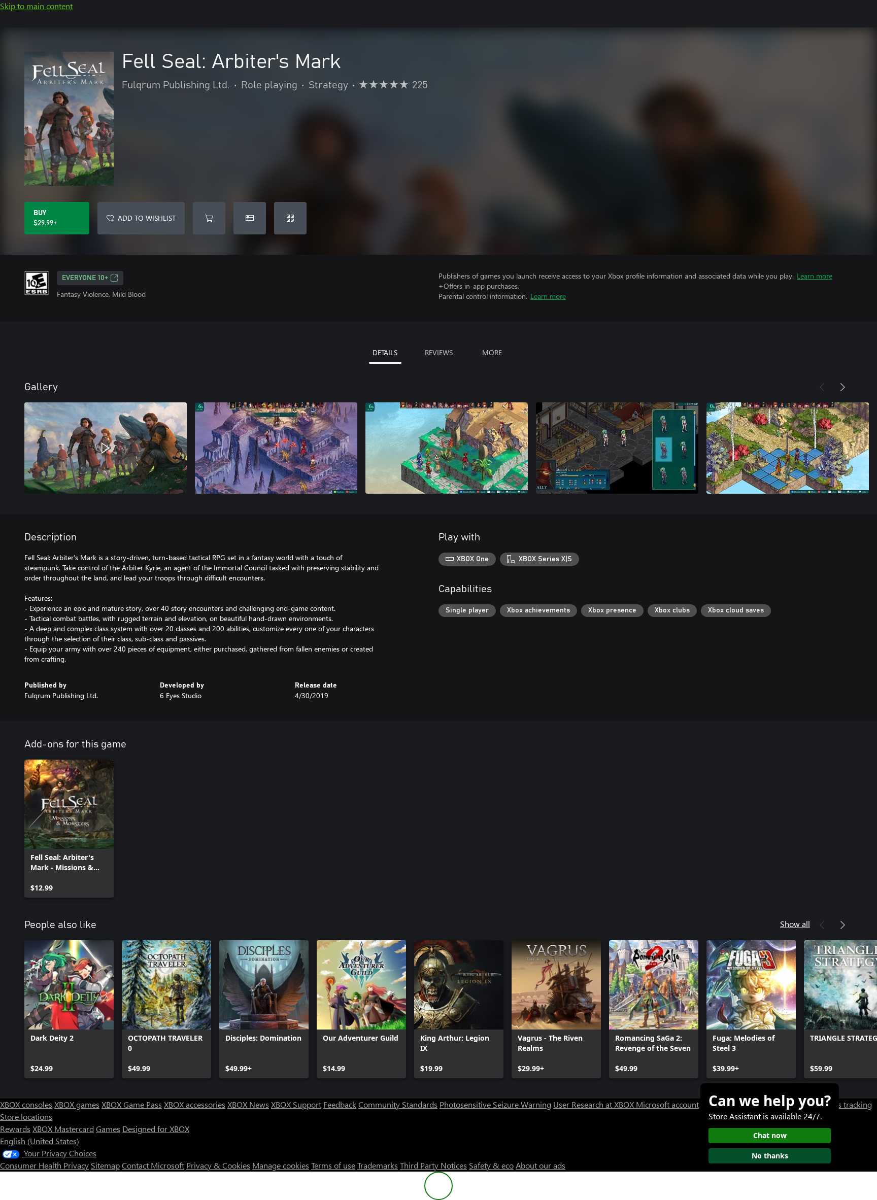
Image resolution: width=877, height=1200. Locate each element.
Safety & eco (491, 1165)
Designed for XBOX (155, 1128)
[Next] (842, 387)
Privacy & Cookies (218, 1165)
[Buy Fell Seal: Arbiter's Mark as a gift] (249, 218)
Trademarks (377, 1165)
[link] (69, 829)
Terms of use (333, 1165)
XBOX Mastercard (63, 1128)
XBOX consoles (26, 1104)
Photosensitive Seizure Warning (495, 1104)
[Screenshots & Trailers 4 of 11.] (617, 448)
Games (108, 1128)
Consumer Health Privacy (44, 1165)
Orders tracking (844, 1104)
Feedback (339, 1104)
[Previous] (822, 387)
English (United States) (39, 1141)
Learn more (814, 276)
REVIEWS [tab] (439, 352)
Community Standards (397, 1104)
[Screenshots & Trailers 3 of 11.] (446, 448)
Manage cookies (280, 1165)
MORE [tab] (492, 352)
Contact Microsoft (153, 1165)
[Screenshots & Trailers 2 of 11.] (276, 448)
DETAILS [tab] (385, 352)
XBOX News (248, 1104)
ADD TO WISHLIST (147, 218)
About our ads (540, 1165)
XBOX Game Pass (132, 1104)
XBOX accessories (194, 1104)
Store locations (26, 1116)
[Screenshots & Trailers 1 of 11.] (105, 448)
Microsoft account (667, 1104)
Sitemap (105, 1165)
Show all (795, 923)
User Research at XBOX (594, 1104)
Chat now (770, 1135)
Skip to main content (36, 6)
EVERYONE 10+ (85, 278)
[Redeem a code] (290, 218)
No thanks (770, 1155)
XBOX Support (296, 1104)
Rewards (15, 1128)
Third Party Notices (433, 1165)
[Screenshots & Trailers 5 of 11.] (787, 448)
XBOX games (76, 1104)
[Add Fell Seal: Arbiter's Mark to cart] (209, 218)
